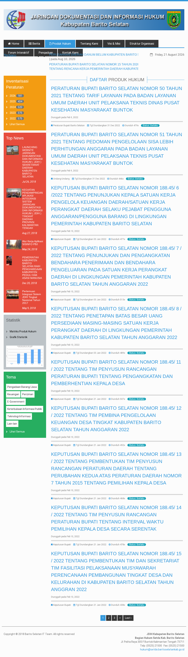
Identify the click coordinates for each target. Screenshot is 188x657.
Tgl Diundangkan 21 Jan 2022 (91, 399)
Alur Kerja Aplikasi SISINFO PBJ (32, 243)
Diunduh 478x (118, 544)
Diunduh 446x (117, 178)
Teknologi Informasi (19, 416)
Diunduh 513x (118, 299)
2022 (13, 118)
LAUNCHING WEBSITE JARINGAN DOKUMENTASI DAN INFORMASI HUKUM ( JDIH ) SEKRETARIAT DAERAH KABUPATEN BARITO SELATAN (32, 162)
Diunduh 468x (118, 498)
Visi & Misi (113, 43)
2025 (13, 101)
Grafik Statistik (18, 337)
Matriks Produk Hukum (23, 331)
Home (15, 43)
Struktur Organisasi (142, 43)
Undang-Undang (61, 178)
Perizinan (27, 394)
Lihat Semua (17, 124)
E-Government (15, 401)
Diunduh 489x (118, 353)
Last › (128, 617)
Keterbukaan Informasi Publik (24, 409)
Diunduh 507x (118, 399)
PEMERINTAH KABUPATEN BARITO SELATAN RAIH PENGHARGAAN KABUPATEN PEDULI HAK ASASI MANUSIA (32, 267)
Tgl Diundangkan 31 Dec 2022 (105, 125)
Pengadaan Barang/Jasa (22, 386)
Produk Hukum (61, 43)
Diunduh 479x (132, 125)
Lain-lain (12, 423)
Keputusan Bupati (62, 239)
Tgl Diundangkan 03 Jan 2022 (91, 239)
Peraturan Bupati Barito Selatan (69, 125)
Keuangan (13, 394)
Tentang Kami (89, 43)
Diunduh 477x (118, 239)
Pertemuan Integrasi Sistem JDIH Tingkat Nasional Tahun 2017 (31, 297)
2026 (13, 95)
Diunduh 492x (118, 445)
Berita (36, 43)
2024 (13, 107)
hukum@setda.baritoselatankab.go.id (162, 649)
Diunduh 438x (118, 605)
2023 (13, 112)
